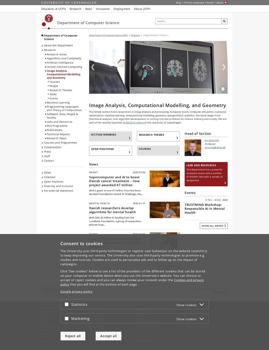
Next (224, 67)
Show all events (212, 225)
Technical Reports (58, 134)
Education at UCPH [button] (53, 9)
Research (50, 50)
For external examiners (59, 190)
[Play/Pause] (223, 89)
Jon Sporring (212, 140)
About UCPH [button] (142, 9)
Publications (55, 130)
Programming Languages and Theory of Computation (64, 108)
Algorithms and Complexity (64, 58)
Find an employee (194, 2)
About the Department (58, 45)
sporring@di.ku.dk (215, 147)
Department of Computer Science (61, 37)
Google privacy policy (76, 292)
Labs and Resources (59, 121)
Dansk (219, 2)
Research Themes (61, 90)
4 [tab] (161, 92)
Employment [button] (122, 9)
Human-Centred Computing (64, 67)
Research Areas (57, 54)
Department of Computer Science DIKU (108, 35)
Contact (49, 160)
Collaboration (52, 147)
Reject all (73, 336)
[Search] (224, 21)
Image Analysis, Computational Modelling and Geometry (63, 74)
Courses (55, 81)
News (53, 94)
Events (54, 98)
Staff (47, 156)
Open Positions (53, 181)
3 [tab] (159, 92)
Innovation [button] (103, 9)
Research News (56, 138)
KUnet (210, 2)
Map (178, 2)
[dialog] (134, 292)
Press (47, 151)
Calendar (50, 177)
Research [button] (75, 9)
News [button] (88, 9)
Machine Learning (58, 102)
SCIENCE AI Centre (133, 122)
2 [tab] (157, 92)
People (54, 86)
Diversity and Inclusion (58, 186)
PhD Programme (57, 126)
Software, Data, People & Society (62, 115)
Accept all (108, 336)
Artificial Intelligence (60, 62)
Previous (92, 67)
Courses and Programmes (60, 142)
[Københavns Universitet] (47, 21)
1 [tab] (155, 92)
